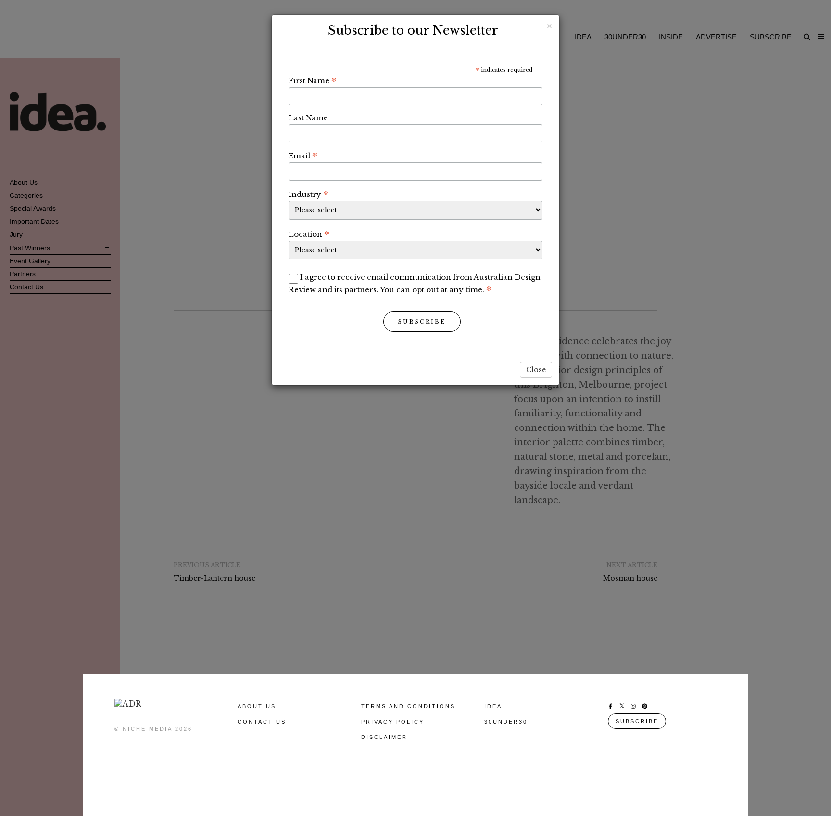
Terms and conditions (408, 706)
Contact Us (262, 722)
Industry (308, 194)
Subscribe (422, 321)
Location (309, 234)
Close (536, 369)
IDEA (493, 706)
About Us (257, 706)
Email (303, 155)
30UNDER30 (506, 722)
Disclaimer (384, 737)
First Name (313, 80)
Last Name (308, 117)
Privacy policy (392, 722)
